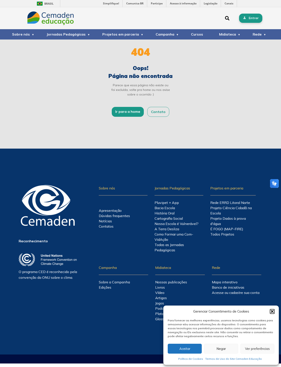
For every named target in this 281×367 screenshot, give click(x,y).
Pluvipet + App (167, 202)
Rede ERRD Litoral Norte (230, 202)
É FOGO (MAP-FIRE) (226, 229)
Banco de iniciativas (228, 287)
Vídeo (159, 292)
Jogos (159, 303)
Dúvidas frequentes (114, 216)
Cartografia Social (169, 218)
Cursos (197, 34)
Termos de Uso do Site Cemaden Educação (233, 358)
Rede (257, 34)
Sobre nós (21, 34)
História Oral (165, 213)
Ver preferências (257, 349)
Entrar (254, 18)
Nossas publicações (171, 282)
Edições (105, 287)
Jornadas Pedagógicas (66, 34)
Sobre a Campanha (114, 282)
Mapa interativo (225, 282)
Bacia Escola (165, 208)
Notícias (105, 221)
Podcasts (162, 308)
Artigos (161, 298)
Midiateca (227, 34)
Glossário (162, 319)
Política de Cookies (190, 358)
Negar (221, 349)
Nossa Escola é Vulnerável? (176, 223)
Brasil (44, 3)
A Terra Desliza (167, 229)
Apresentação (110, 210)
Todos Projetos (222, 234)
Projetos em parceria (120, 34)
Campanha (165, 34)
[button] (272, 311)
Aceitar (184, 349)
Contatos (106, 226)
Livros (160, 287)
